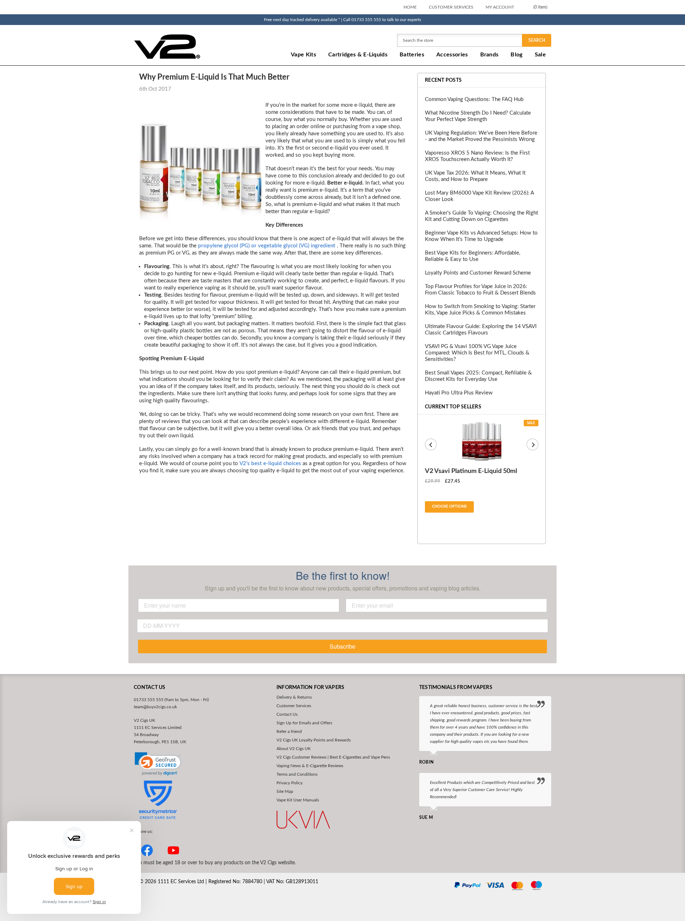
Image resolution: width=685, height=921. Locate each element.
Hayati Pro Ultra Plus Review (459, 393)
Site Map (284, 791)
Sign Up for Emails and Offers (304, 723)
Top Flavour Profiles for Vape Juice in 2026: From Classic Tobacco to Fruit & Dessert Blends (480, 290)
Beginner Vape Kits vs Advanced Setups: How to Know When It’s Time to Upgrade (481, 236)
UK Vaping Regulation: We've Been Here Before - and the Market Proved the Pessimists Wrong (481, 136)
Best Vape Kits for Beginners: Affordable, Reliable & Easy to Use (472, 256)
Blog (516, 54)
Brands (489, 54)
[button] (158, 764)
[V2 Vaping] (189, 46)
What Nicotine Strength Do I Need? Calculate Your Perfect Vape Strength (478, 116)
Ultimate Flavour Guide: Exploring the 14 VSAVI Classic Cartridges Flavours (481, 330)
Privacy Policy (289, 783)
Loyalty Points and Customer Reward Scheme (478, 273)
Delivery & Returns (294, 697)
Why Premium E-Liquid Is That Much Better (214, 77)
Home (410, 7)
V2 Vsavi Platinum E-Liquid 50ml (471, 471)
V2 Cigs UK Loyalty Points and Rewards (313, 740)
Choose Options (449, 506)
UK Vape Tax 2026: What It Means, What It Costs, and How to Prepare (475, 176)
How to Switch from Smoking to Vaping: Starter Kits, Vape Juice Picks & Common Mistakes (480, 310)
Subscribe (342, 646)
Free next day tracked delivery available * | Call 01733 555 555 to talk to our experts (342, 19)
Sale (540, 54)
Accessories (452, 54)
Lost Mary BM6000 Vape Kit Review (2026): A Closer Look (479, 196)
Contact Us (287, 714)
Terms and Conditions (297, 774)
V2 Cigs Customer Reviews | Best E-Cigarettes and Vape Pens (333, 757)
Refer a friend (289, 731)
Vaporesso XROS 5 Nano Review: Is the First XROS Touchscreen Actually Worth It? (477, 156)
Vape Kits (303, 54)
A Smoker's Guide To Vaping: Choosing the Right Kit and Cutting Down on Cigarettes (481, 216)
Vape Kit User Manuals (297, 800)
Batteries (412, 54)
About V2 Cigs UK (293, 748)
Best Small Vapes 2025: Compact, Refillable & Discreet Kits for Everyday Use (478, 376)
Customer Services (451, 7)
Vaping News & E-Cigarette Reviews (309, 766)
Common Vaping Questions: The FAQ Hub (474, 99)
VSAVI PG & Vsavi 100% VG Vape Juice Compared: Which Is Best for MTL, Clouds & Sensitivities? (477, 353)
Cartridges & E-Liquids (357, 54)
